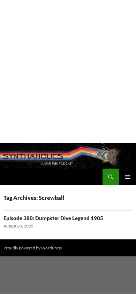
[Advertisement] (68, 71)
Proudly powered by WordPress (32, 247)
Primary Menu (127, 177)
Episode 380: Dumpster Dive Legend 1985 (53, 218)
